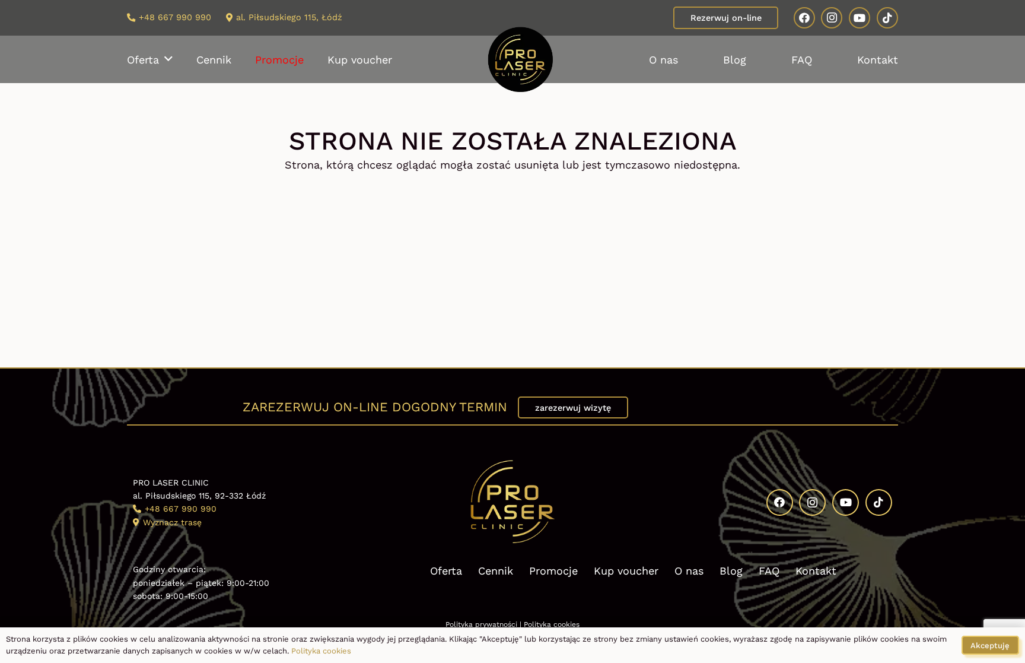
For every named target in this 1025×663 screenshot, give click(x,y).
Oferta (446, 570)
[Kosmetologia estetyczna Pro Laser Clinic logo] (520, 59)
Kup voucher (626, 570)
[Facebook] (804, 17)
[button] (168, 59)
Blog (731, 570)
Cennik (495, 570)
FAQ (769, 570)
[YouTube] (859, 17)
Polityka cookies (552, 624)
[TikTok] (887, 17)
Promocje (553, 570)
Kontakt (815, 570)
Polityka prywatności (481, 624)
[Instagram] (831, 17)
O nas (689, 570)
